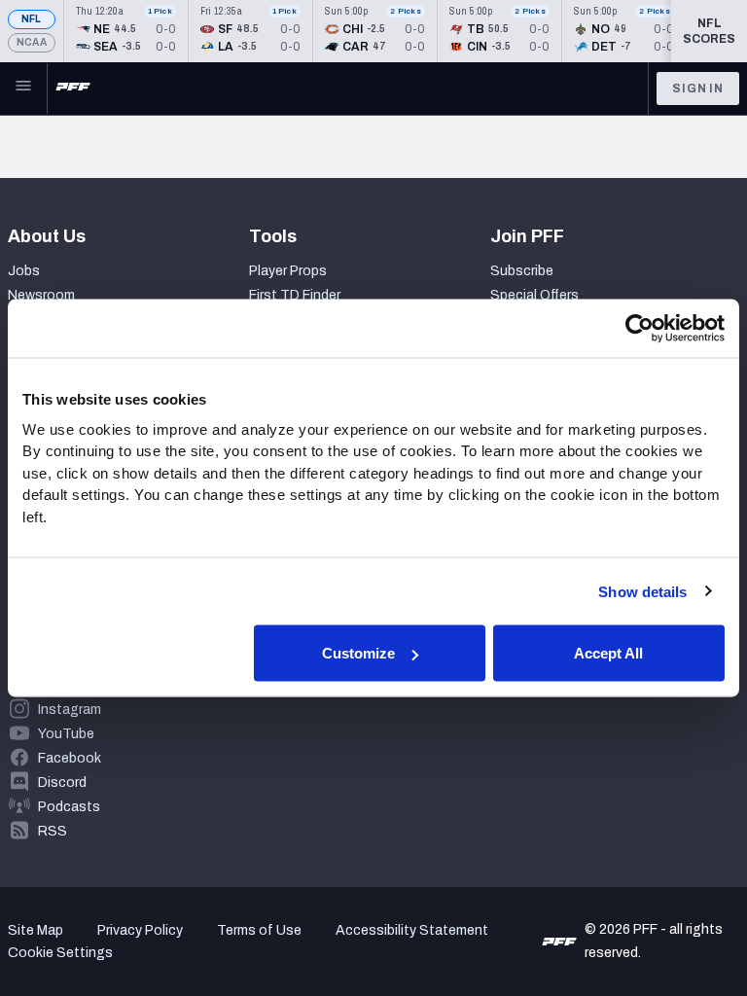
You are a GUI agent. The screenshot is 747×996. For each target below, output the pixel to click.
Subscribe (521, 271)
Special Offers (534, 295)
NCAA (32, 42)
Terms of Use (259, 930)
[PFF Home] (72, 88)
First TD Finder (294, 295)
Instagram (69, 709)
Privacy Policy (140, 930)
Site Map (35, 930)
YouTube (66, 734)
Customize (358, 653)
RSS (52, 831)
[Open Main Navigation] (23, 88)
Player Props (288, 271)
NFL (31, 19)
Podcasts (69, 807)
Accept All (608, 653)
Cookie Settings (60, 952)
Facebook (69, 758)
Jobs (24, 271)
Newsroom (41, 295)
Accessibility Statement (412, 930)
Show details (642, 591)
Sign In (698, 88)
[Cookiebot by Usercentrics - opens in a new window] (639, 328)
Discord (62, 782)
